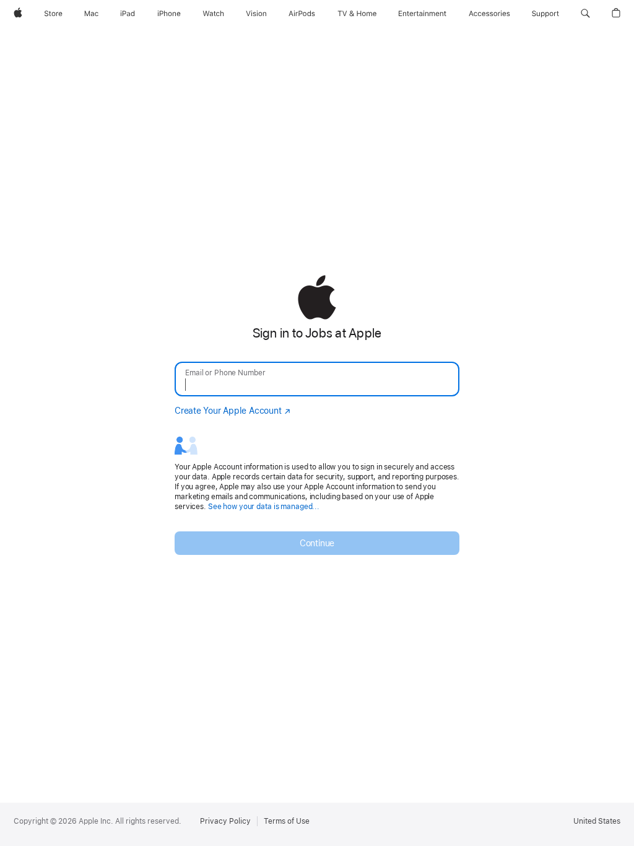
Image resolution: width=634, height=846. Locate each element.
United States (596, 821)
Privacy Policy (225, 821)
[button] (585, 13)
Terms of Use (287, 821)
